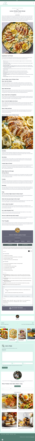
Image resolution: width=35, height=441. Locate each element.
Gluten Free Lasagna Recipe (4, 324)
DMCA (4, 434)
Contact (15, 434)
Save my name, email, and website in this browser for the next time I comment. (12, 365)
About (2, 434)
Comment (4, 352)
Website (25, 363)
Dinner (17, 9)
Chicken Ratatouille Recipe (3, 339)
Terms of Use (11, 434)
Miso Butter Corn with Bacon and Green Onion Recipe (25, 409)
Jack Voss (16, 12)
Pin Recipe (10, 244)
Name (3, 363)
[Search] (11, 389)
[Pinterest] (17, 0)
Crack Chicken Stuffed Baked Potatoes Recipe (27, 324)
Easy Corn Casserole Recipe (30, 339)
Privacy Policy (7, 434)
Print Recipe (25, 244)
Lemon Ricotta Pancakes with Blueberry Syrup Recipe (25, 428)
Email (14, 363)
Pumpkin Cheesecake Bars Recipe (6, 428)
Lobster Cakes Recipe (4, 409)
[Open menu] (33, 3)
